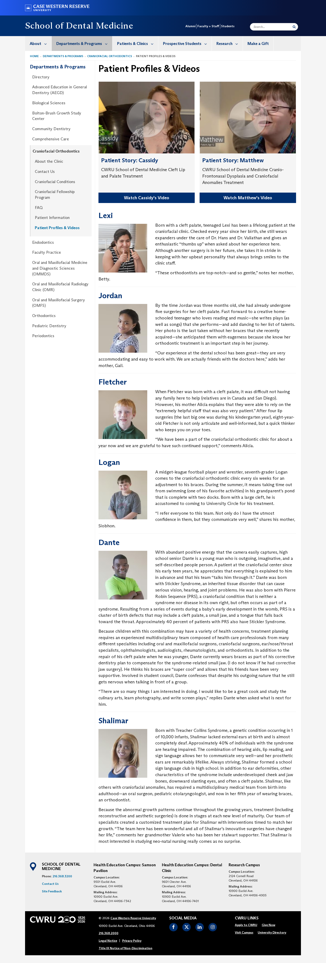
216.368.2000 (108, 933)
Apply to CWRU (246, 925)
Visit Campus (244, 932)
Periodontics (43, 335)
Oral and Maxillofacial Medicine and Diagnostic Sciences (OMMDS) (59, 268)
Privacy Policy (131, 941)
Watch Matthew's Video (248, 197)
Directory (40, 77)
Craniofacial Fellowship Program (55, 194)
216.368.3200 (62, 876)
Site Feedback (52, 891)
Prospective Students (182, 43)
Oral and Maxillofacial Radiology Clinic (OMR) (60, 287)
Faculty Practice (46, 252)
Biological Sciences (48, 103)
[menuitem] (38, 43)
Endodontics (43, 242)
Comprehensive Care (50, 139)
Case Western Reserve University (133, 918)
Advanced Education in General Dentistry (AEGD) (59, 90)
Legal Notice (108, 941)
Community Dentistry (51, 128)
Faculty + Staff (208, 26)
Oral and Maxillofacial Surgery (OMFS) (58, 303)
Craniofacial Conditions (55, 181)
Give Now (268, 925)
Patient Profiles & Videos (57, 227)
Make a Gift (258, 43)
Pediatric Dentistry (49, 325)
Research (224, 43)
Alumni (190, 26)
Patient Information (52, 217)
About (35, 43)
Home (34, 56)
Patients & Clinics (132, 43)
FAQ (39, 207)
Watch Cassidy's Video (146, 197)
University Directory (272, 932)
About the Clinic (49, 161)
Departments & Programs (79, 43)
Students (227, 26)
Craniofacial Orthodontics (109, 56)
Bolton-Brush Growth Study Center (56, 116)
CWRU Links (247, 918)
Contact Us (45, 171)
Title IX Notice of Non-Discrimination (125, 948)
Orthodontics (44, 315)
